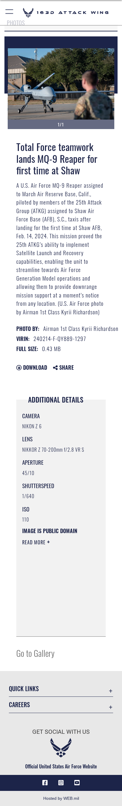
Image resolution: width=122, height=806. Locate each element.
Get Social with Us (61, 731)
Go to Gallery (35, 652)
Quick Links (24, 688)
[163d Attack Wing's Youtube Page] (77, 782)
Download (34, 367)
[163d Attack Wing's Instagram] (61, 782)
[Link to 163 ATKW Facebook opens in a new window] (45, 782)
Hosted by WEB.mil (61, 798)
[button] (9, 12)
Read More (34, 542)
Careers (19, 704)
